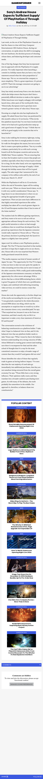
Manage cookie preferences (21, 684)
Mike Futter (12, 26)
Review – (21, 601)
